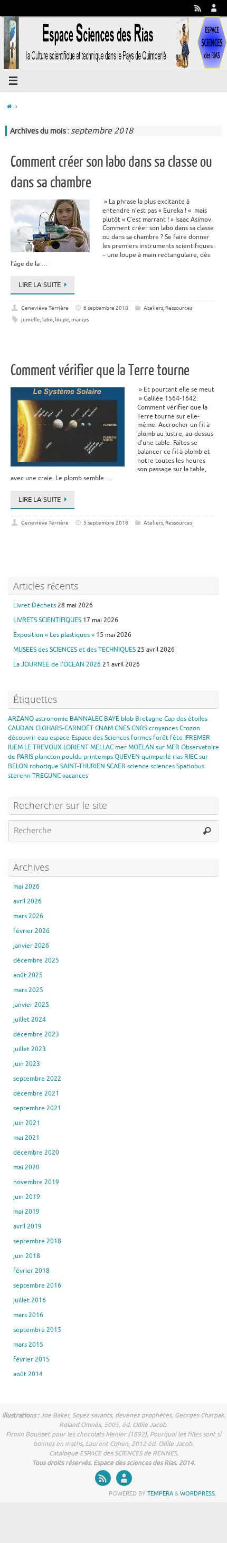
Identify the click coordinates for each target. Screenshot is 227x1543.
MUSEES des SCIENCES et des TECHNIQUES (74, 649)
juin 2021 (26, 1123)
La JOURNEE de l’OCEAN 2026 (57, 664)
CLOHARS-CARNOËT (64, 728)
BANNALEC (86, 719)
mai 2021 (26, 1138)
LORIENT (76, 747)
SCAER (116, 766)
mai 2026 (26, 886)
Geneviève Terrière (45, 307)
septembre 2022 (37, 1078)
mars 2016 (28, 1315)
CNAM (104, 728)
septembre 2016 (37, 1285)
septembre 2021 (37, 1108)
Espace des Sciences (100, 738)
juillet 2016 (29, 1300)
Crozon (189, 728)
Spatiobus (190, 766)
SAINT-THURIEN (82, 766)
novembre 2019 (36, 1182)
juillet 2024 (29, 1019)
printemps (98, 757)
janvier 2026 (31, 945)
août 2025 (28, 975)
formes (141, 738)
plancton (47, 757)
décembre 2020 (36, 1152)
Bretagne (149, 719)
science (138, 766)
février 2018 (31, 1270)
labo (47, 319)
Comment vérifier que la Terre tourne (100, 370)
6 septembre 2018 (105, 307)
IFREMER (197, 738)
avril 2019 (27, 1226)
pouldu (72, 757)
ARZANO (21, 719)
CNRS (139, 728)
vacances (75, 776)
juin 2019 (26, 1197)
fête (176, 738)
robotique (44, 766)
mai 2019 (26, 1211)
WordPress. (198, 1493)
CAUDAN (21, 728)
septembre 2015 (37, 1330)
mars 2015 (28, 1344)
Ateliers (153, 307)
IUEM (15, 747)
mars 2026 (28, 916)
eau (42, 738)
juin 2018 (26, 1256)
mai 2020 (26, 1167)
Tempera (160, 1493)
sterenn (19, 776)
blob (127, 719)
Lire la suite (39, 284)
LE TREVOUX (43, 747)
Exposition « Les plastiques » (53, 635)
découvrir (22, 738)
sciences (162, 766)
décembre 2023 (36, 1034)
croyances (163, 728)
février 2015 (31, 1359)
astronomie (51, 719)
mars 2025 (28, 990)
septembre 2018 (37, 1241)
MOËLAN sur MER (153, 747)
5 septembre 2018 (105, 522)
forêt (160, 738)
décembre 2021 (36, 1093)
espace (60, 738)
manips (80, 319)
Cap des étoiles (185, 719)
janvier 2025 (31, 1005)
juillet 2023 (29, 1049)
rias (178, 757)
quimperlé (156, 757)
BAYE (111, 719)
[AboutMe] (214, 8)
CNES (122, 728)
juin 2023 (26, 1064)
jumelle (30, 319)
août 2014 (28, 1374)
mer (121, 747)
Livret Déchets (34, 605)
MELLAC (102, 747)
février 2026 (31, 931)
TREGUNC (46, 776)
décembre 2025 (36, 960)
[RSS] (198, 8)
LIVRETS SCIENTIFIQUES (47, 620)
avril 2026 (27, 901)
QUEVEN (127, 757)
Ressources (178, 307)
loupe (62, 319)
